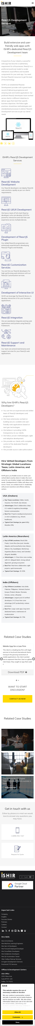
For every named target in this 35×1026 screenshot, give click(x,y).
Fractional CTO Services (9, 964)
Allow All (17, 1012)
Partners (4, 922)
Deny (17, 1022)
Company (4, 914)
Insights (4, 917)
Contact (4, 927)
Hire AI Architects (7, 941)
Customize (16, 1017)
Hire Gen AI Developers (9, 946)
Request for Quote (17, 854)
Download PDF (16, 672)
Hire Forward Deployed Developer (12, 949)
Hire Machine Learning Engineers (12, 943)
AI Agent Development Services (12, 962)
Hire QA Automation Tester (10, 956)
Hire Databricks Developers (10, 954)
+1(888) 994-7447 (17, 836)
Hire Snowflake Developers (10, 951)
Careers (4, 924)
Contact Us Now (18, 699)
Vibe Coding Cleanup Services (11, 959)
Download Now (11, 787)
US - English (24, 877)
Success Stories (6, 919)
